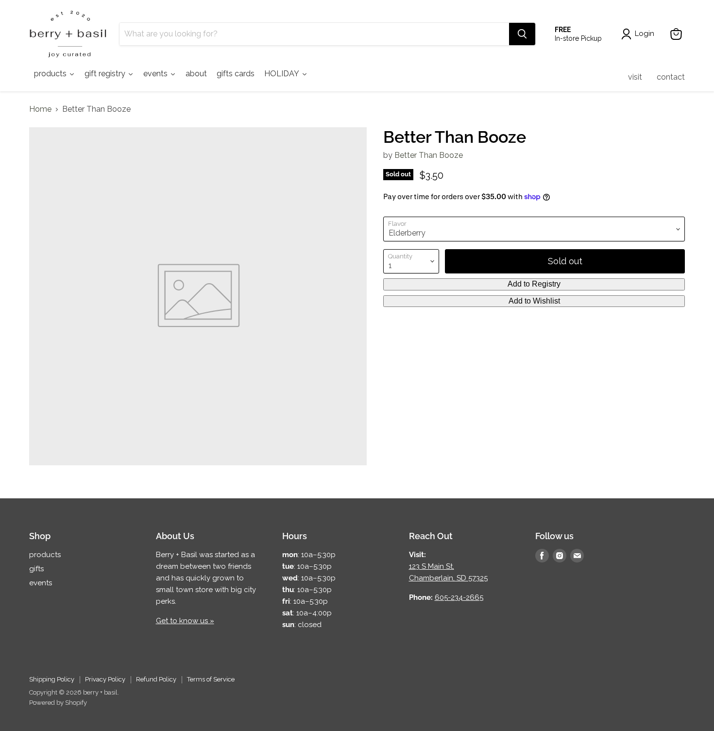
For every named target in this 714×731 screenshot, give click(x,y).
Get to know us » (185, 620)
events (40, 582)
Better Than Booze (428, 155)
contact (671, 77)
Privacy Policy (105, 679)
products (45, 554)
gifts (36, 568)
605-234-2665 (459, 597)
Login (644, 33)
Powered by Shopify (58, 702)
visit (635, 77)
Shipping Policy (51, 679)
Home (40, 109)
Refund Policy (156, 679)
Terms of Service (211, 679)
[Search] (522, 34)
